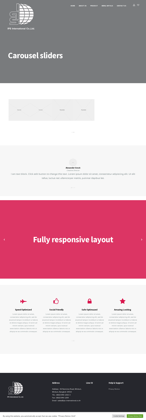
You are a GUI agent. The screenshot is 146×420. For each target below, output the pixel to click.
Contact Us (121, 6)
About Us (83, 6)
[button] (4, 239)
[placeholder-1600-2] (40, 110)
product (94, 6)
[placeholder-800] (83, 110)
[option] (73, 112)
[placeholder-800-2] (62, 110)
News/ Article (107, 6)
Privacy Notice (114, 389)
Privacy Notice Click (135, 416)
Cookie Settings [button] (118, 416)
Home (73, 6)
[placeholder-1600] (19, 110)
